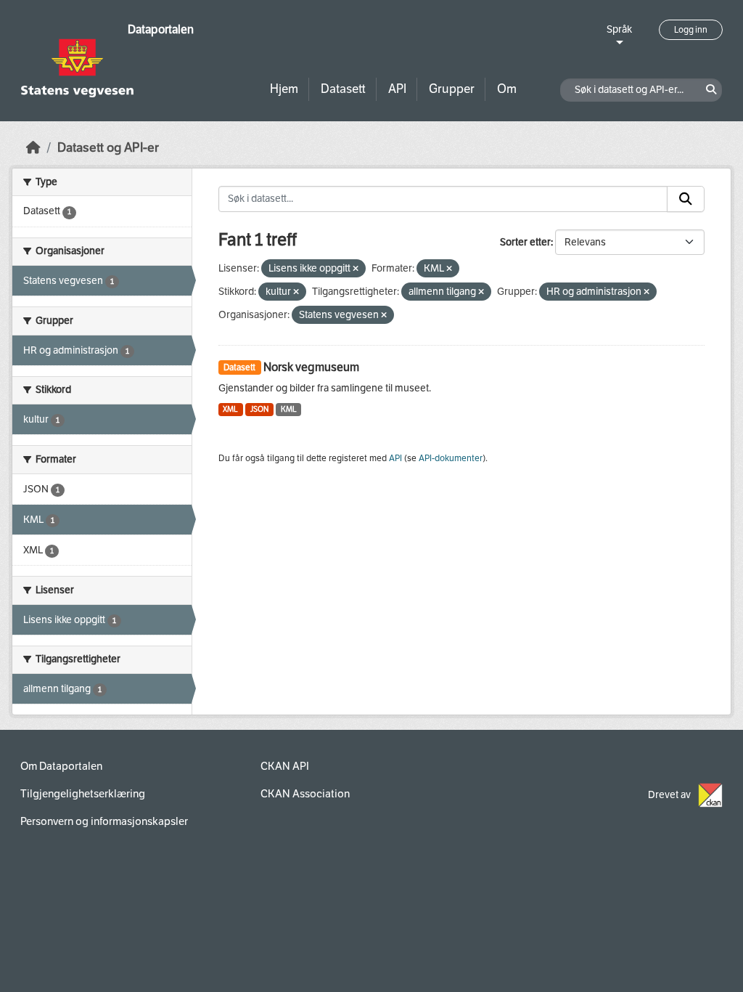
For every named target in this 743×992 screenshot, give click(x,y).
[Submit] (686, 199)
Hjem (284, 89)
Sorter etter (525, 242)
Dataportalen (161, 29)
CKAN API (284, 766)
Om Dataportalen (61, 766)
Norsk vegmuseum (311, 367)
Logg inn (690, 30)
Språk (619, 29)
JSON (259, 409)
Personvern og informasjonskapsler (104, 821)
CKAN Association (305, 793)
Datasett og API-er (108, 147)
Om (507, 89)
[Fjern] (355, 269)
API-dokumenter (451, 458)
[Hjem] (33, 147)
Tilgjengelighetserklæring (82, 793)
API (397, 89)
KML (289, 409)
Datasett (343, 89)
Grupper (452, 89)
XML (230, 409)
